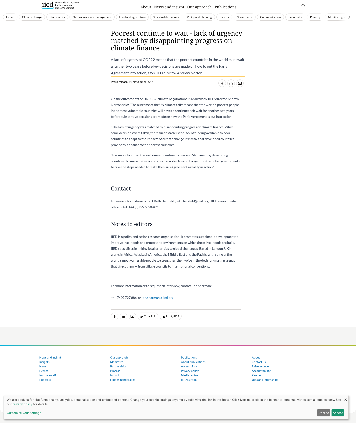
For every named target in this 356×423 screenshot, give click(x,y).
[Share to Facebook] (222, 83)
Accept (338, 413)
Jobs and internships (265, 379)
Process (115, 370)
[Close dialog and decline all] (345, 397)
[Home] (60, 5)
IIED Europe (189, 379)
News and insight (169, 6)
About (145, 6)
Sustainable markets (166, 17)
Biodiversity (57, 17)
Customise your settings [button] (24, 413)
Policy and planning (199, 17)
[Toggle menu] (310, 6)
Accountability (261, 370)
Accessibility (189, 366)
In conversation (49, 375)
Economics (295, 17)
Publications (225, 6)
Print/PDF (172, 316)
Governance (244, 17)
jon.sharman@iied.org (157, 298)
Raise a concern (261, 366)
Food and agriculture (132, 17)
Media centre (189, 375)
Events (43, 370)
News (43, 366)
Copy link (150, 316)
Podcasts (45, 379)
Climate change (32, 17)
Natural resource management (92, 17)
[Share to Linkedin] (231, 83)
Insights (44, 362)
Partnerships (118, 366)
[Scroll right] (349, 17)
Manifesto (116, 362)
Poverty (315, 17)
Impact (114, 375)
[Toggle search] (303, 6)
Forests (224, 17)
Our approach (199, 6)
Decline (324, 413)
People (256, 375)
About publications (193, 362)
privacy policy (22, 404)
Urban (10, 17)
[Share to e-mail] (240, 83)
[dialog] (176, 407)
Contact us (259, 362)
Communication (270, 17)
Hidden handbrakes (122, 379)
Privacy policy (190, 370)
